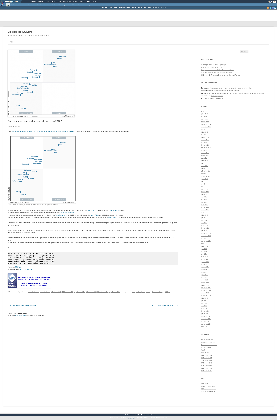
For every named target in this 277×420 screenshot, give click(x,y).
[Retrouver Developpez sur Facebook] (273, 8)
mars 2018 (204, 119)
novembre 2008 (206, 319)
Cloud (29, 5)
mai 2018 (204, 116)
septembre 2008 (206, 324)
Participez (123, 417)
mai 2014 (204, 184)
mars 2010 (204, 280)
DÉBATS (140, 7)
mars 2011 (204, 256)
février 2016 (205, 145)
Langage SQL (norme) (208, 342)
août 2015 (204, 158)
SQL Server (91, 210)
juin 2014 (204, 181)
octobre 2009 (205, 293)
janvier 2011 (205, 262)
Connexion (204, 384)
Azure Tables (95, 215)
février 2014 (205, 192)
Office (78, 5)
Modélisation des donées (209, 345)
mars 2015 (204, 166)
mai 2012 (204, 220)
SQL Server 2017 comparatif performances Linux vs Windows (220, 75)
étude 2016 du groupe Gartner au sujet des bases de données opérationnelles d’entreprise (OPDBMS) (44, 131)
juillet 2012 (204, 215)
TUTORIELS (105, 7)
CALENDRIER (155, 7)
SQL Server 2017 (206, 371)
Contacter (128, 414)
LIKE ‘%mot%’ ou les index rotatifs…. (165, 305)
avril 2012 (204, 223)
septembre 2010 (206, 269)
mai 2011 (204, 251)
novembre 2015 (206, 150)
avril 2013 (204, 202)
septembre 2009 (206, 295)
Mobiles (84, 5)
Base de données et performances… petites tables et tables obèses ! (231, 88)
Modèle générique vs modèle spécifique (213, 64)
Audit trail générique (217, 96)
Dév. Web (54, 5)
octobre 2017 (205, 129)
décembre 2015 (206, 148)
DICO (149, 7)
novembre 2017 (206, 127)
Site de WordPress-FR (208, 391)
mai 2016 (204, 142)
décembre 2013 (206, 194)
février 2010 (205, 282)
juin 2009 (204, 301)
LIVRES (115, 7)
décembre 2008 (206, 316)
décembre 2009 (206, 288)
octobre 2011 (205, 238)
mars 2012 (204, 225)
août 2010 (204, 272)
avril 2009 (204, 306)
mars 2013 (204, 205)
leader (143, 292)
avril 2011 (204, 254)
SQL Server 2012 (91, 292)
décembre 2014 (206, 171)
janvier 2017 (205, 137)
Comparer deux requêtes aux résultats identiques (216, 72)
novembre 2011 (206, 236)
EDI (59, 5)
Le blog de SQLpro (20, 31)
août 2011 (204, 243)
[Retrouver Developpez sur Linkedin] (275, 8)
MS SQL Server (45, 292)
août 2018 (204, 111)
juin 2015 (204, 163)
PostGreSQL (205, 352)
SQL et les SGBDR (26, 269)
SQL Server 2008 (79, 292)
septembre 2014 (206, 176)
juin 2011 (204, 249)
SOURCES (133, 7)
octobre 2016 (205, 140)
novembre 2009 (206, 290)
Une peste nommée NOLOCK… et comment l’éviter (217, 70)
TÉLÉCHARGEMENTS (124, 7)
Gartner (138, 292)
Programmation (66, 5)
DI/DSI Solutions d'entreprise (18, 5)
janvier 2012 (205, 231)
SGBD (73, 5)
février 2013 (205, 207)
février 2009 (205, 311)
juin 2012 (204, 218)
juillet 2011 (204, 246)
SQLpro (167, 292)
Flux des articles (208, 386)
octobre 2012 (205, 210)
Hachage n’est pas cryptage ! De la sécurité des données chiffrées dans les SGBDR (237, 93)
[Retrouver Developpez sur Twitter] (270, 8)
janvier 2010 (205, 285)
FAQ (111, 7)
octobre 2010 (205, 267)
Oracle (203, 350)
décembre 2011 (206, 233)
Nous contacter (114, 417)
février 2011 (205, 259)
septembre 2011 (206, 241)
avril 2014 (204, 186)
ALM (37, 5)
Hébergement (131, 417)
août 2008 (204, 326)
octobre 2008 (205, 321)
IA (33, 5)
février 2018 (205, 122)
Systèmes (91, 5)
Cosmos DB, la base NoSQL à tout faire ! (214, 67)
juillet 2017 (204, 132)
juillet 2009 (204, 298)
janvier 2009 (205, 314)
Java (48, 5)
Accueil (10, 42)
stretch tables (112, 217)
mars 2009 (204, 308)
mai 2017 (204, 135)
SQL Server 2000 (56, 292)
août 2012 (204, 212)
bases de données (33, 292)
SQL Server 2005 (67, 292)
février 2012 (205, 228)
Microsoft (42, 5)
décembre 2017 (206, 124)
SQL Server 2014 (102, 292)
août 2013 (204, 197)
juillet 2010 (204, 275)
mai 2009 (204, 303)
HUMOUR (163, 7)
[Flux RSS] (268, 8)
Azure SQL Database (67, 212)
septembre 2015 (206, 155)
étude (133, 292)
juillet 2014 (204, 179)
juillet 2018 (204, 114)
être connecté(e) (20, 315)
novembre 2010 (206, 264)
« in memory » (114, 210)
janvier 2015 (205, 168)
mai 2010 (204, 277)
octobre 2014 (205, 173)
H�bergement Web (161, 417)
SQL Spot (18, 267)
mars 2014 (204, 189)
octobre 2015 (205, 153)
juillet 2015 (204, 160)
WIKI (145, 7)
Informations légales (142, 417)
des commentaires (208, 389)
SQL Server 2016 (114, 292)
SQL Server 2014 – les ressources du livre (22, 305)
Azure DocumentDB (61, 215)
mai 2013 (204, 199)
